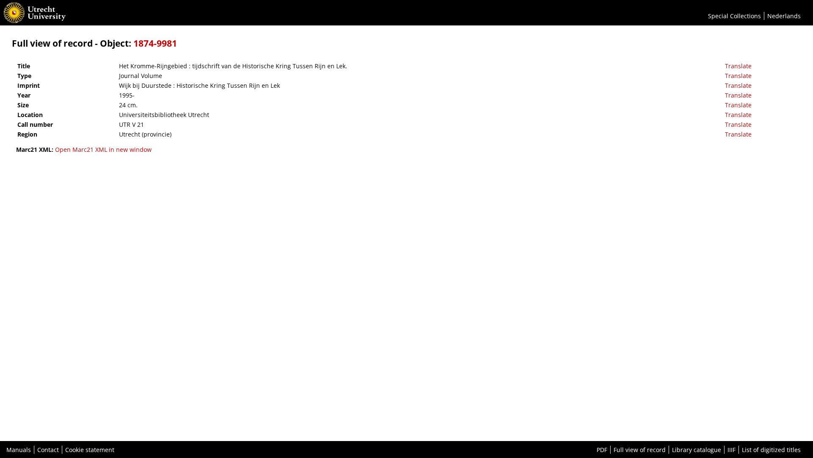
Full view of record (640, 450)
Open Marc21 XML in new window (103, 149)
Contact (48, 450)
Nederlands (784, 16)
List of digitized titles (771, 450)
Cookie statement (89, 450)
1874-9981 (155, 43)
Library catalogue (696, 450)
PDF (602, 450)
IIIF (731, 450)
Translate (738, 66)
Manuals (18, 450)
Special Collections (734, 16)
